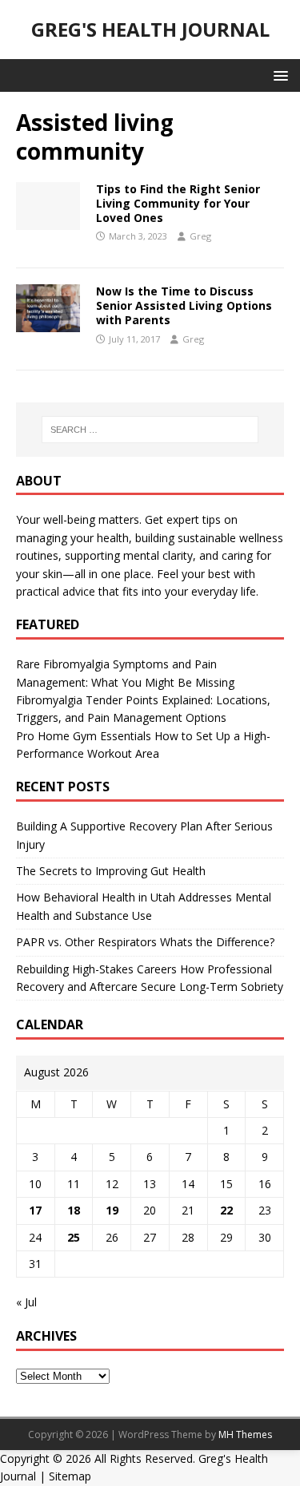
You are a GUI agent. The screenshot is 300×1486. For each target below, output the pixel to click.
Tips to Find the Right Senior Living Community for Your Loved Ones (178, 203)
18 (73, 1210)
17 (35, 1210)
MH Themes (245, 1434)
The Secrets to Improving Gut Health (111, 870)
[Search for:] (150, 429)
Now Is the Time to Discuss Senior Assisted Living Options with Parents (184, 305)
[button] (278, 74)
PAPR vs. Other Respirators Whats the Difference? (145, 941)
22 (226, 1210)
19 (112, 1210)
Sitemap (70, 1476)
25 (73, 1237)
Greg (200, 236)
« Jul (26, 1302)
